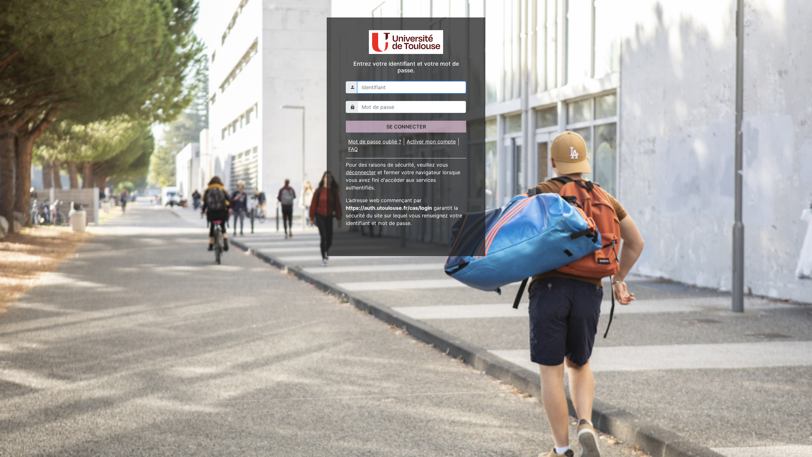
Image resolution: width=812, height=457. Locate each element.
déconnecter (361, 172)
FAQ (353, 149)
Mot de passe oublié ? (374, 141)
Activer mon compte (431, 141)
